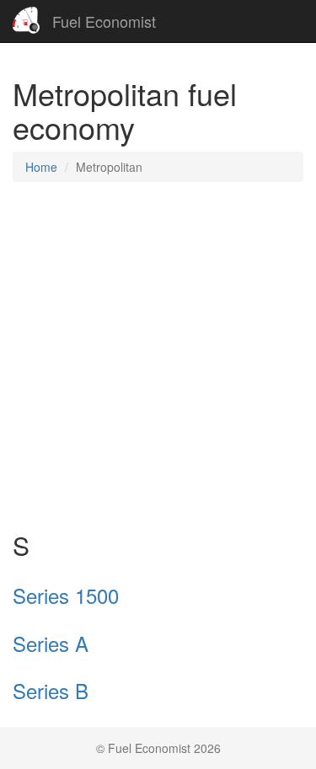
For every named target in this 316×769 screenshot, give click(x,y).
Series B (50, 690)
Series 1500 (66, 595)
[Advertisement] (158, 357)
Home (41, 166)
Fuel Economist (104, 21)
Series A (50, 643)
